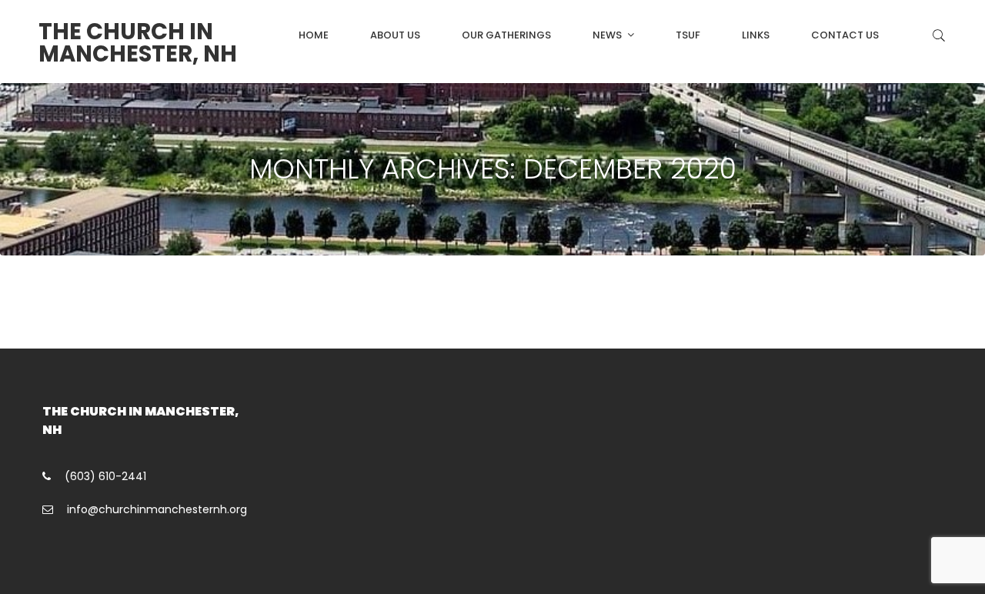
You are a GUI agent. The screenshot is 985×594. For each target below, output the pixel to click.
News (607, 35)
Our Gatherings (506, 35)
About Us (395, 35)
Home (314, 35)
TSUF (688, 35)
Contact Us (845, 35)
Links (756, 35)
